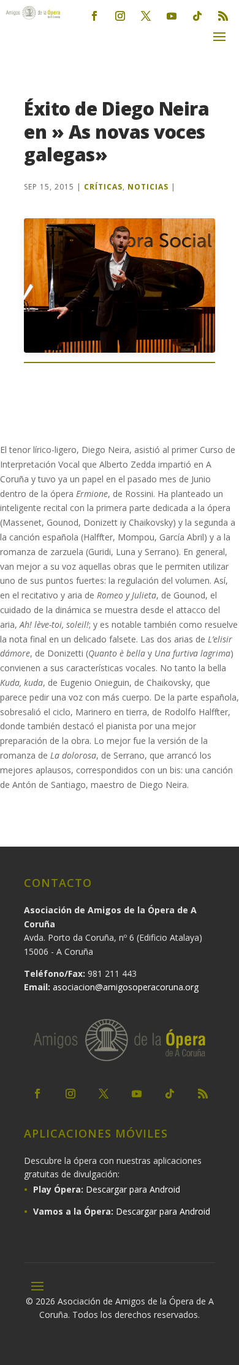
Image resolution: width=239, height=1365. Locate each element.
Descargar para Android (133, 1189)
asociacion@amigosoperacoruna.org (126, 987)
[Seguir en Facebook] (94, 16)
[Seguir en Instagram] (120, 16)
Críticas (103, 187)
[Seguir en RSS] (223, 16)
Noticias (148, 187)
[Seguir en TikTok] (197, 16)
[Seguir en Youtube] (171, 16)
